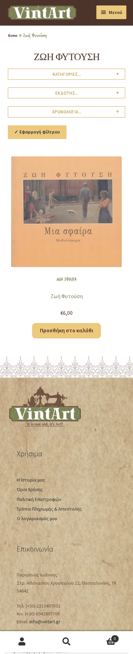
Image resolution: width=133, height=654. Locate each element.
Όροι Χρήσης (30, 489)
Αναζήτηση (66, 641)
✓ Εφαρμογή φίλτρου (37, 132)
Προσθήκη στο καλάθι (66, 330)
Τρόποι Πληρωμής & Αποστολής (49, 509)
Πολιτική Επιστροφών (39, 499)
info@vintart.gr (44, 621)
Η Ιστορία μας (31, 480)
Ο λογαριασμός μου (37, 518)
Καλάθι (102, 636)
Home (12, 35)
